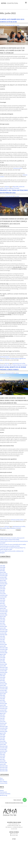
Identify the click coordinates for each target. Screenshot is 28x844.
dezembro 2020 (3, 648)
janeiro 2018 (3, 705)
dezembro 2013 (3, 767)
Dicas (1, 778)
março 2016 (2, 741)
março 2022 (2, 625)
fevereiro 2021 (3, 644)
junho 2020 (2, 657)
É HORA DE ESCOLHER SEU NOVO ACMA (14, 803)
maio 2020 (2, 659)
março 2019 (2, 682)
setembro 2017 (3, 711)
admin (17, 25)
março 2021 (2, 643)
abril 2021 (2, 641)
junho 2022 (2, 620)
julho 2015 (2, 754)
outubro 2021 (3, 633)
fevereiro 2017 (3, 723)
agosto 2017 (3, 713)
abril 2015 (2, 759)
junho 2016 (2, 736)
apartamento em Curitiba (19, 363)
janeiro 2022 (3, 628)
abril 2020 (2, 661)
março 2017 (2, 721)
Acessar (2, 790)
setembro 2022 (3, 615)
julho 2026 (2, 565)
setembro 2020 (3, 652)
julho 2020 (2, 656)
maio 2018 (2, 698)
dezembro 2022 (3, 610)
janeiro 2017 (3, 725)
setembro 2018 (3, 692)
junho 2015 (2, 756)
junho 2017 (2, 716)
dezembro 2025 (3, 574)
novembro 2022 (3, 611)
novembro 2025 (3, 575)
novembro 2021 (3, 631)
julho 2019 (2, 675)
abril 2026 (2, 570)
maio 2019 (2, 679)
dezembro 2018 (3, 687)
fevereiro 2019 (3, 684)
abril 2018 (2, 700)
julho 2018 (2, 695)
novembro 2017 (3, 708)
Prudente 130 (7, 188)
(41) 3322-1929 (15, 833)
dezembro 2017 (3, 707)
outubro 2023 (3, 597)
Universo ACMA (3, 783)
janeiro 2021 (3, 646)
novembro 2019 (3, 669)
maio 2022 (2, 621)
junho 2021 (2, 638)
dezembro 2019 (3, 667)
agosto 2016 (3, 733)
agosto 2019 (3, 674)
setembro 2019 (3, 672)
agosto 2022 (3, 616)
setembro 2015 (3, 751)
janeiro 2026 (3, 572)
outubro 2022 (3, 613)
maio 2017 (2, 718)
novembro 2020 (3, 649)
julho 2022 (2, 618)
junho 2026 (2, 567)
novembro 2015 (3, 748)
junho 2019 (2, 677)
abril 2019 (2, 680)
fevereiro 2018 (3, 703)
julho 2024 (2, 587)
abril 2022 (2, 623)
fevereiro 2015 (3, 762)
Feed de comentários (5, 793)
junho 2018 (2, 697)
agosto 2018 (3, 693)
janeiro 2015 (3, 764)
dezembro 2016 (3, 726)
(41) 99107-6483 (14, 835)
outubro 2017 (3, 710)
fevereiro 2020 (3, 664)
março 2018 (2, 702)
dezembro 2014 (3, 766)
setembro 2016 (3, 731)
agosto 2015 (3, 753)
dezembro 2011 (3, 769)
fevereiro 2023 (3, 607)
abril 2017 (2, 720)
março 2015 (2, 761)
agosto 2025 (3, 580)
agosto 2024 (3, 585)
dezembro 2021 (3, 629)
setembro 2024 (3, 584)
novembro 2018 (3, 689)
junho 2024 (2, 588)
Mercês (9, 365)
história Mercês (3, 365)
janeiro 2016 (3, 744)
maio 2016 (2, 738)
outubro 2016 (3, 730)
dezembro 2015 (3, 746)
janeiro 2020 (3, 666)
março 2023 (2, 605)
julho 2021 (2, 636)
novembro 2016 (3, 728)
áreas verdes (3, 528)
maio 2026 (2, 569)
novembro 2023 (3, 595)
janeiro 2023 (3, 608)
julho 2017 (2, 715)
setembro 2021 (3, 634)
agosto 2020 (3, 654)
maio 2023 (2, 602)
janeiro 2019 (3, 685)
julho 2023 (2, 598)
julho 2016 (2, 734)
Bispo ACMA (15, 186)
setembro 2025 (3, 579)
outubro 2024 (3, 582)
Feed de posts (3, 792)
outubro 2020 (3, 651)
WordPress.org (3, 795)
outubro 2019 (3, 670)
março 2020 (2, 662)
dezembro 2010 (3, 771)
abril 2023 (2, 603)
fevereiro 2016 (3, 743)
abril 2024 (2, 592)
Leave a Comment (15, 188)
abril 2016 (2, 739)
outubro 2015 (3, 749)
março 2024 (2, 593)
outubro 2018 (3, 690)
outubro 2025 (3, 577)
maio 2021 (2, 639)
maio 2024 (2, 590)
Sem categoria (3, 781)
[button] (25, 800)
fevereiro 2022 (3, 626)
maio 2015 (2, 757)
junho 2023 (2, 600)
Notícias (7, 186)
